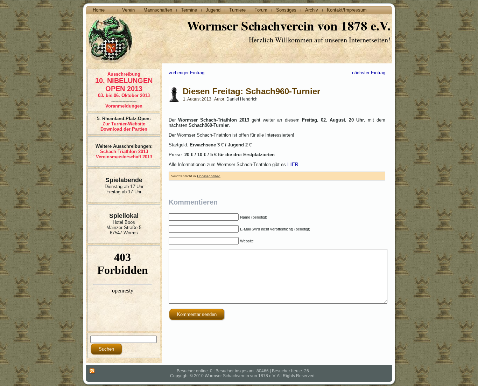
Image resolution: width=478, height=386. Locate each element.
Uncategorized (208, 176)
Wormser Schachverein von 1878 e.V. (289, 25)
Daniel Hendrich (242, 99)
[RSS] (92, 371)
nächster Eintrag (368, 72)
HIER (292, 164)
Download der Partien (123, 129)
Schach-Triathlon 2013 (124, 151)
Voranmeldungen (123, 106)
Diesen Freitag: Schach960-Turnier (251, 91)
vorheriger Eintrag (186, 72)
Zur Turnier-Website (124, 123)
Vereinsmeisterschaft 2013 (124, 156)
